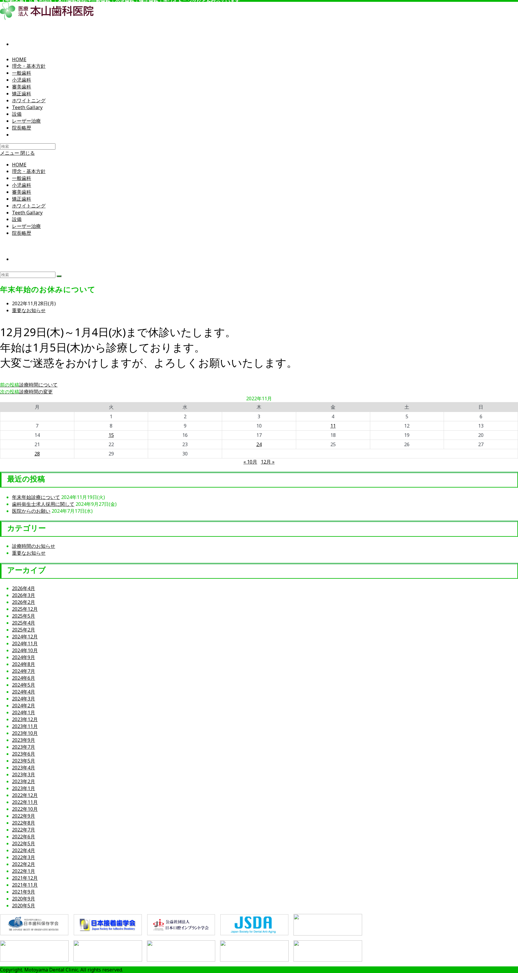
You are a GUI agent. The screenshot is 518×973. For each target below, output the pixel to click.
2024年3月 (23, 698)
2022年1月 (23, 871)
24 (259, 444)
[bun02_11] (327, 951)
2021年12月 (25, 878)
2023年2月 (23, 781)
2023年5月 (23, 760)
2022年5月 (23, 843)
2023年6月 (23, 754)
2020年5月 (23, 905)
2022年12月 (25, 795)
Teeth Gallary (27, 212)
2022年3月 (23, 857)
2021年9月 (23, 891)
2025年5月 (23, 616)
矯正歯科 (21, 198)
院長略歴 (21, 233)
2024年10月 (25, 650)
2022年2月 (23, 864)
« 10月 (250, 461)
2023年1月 (23, 788)
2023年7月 (23, 747)
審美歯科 (21, 192)
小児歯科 (21, 185)
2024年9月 (23, 657)
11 (333, 425)
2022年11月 (25, 802)
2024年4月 (23, 691)
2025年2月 (23, 629)
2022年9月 (23, 816)
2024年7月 (23, 671)
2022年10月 (25, 809)
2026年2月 (23, 602)
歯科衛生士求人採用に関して (43, 504)
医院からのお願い (31, 511)
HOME (19, 164)
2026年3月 (23, 595)
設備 (17, 219)
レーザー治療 (26, 226)
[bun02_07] (34, 951)
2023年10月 (25, 733)
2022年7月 (23, 829)
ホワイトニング (29, 205)
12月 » (268, 461)
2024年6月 (23, 678)
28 (37, 453)
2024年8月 (23, 664)
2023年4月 (23, 767)
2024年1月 (23, 712)
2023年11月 (25, 726)
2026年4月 (23, 588)
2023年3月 (23, 774)
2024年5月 (23, 685)
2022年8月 (23, 822)
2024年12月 (25, 636)
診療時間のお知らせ (33, 546)
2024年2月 (23, 705)
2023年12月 (25, 719)
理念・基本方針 (29, 171)
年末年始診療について (36, 497)
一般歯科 (21, 178)
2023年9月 (23, 740)
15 (111, 435)
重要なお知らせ (29, 310)
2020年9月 (23, 898)
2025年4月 (23, 622)
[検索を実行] (59, 276)
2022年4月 (23, 850)
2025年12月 (25, 609)
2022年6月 (23, 836)
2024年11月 (25, 643)
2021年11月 (25, 885)
